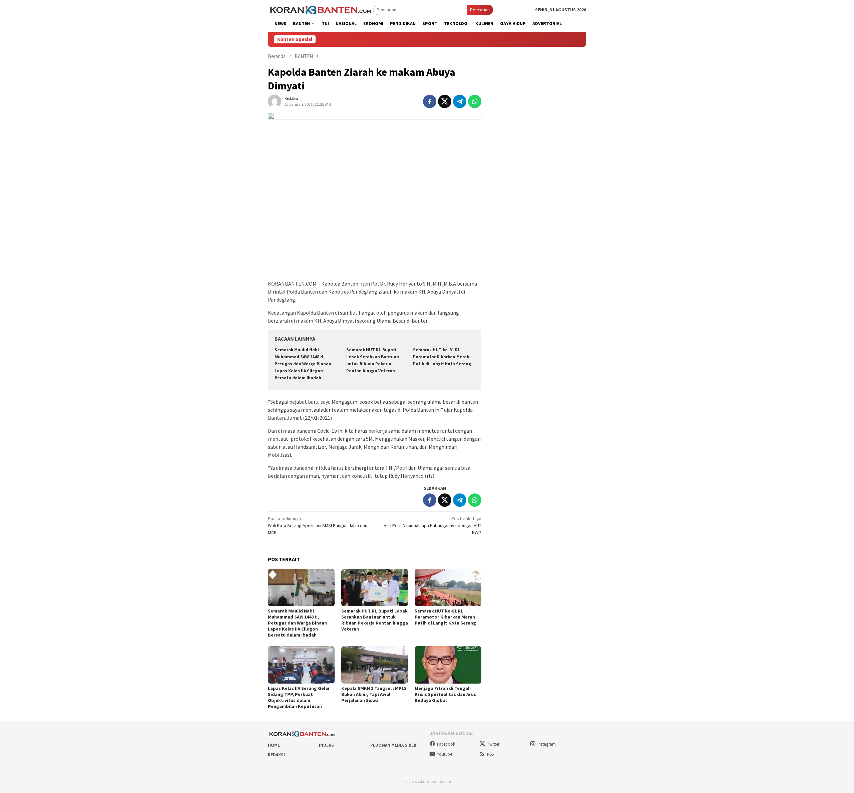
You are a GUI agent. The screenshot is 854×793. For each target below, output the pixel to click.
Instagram (546, 744)
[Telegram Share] (459, 101)
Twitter (493, 744)
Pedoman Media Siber (393, 745)
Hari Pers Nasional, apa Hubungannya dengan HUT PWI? (432, 525)
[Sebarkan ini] (429, 101)
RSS (490, 754)
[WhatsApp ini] (474, 101)
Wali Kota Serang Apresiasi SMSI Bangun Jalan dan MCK (317, 525)
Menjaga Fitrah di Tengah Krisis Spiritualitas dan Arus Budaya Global (445, 694)
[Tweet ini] (444, 101)
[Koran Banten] (320, 9)
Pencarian (480, 10)
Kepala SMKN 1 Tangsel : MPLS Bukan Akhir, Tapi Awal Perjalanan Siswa (374, 694)
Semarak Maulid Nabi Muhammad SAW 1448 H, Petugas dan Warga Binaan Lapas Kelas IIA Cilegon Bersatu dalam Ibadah (303, 364)
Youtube (444, 754)
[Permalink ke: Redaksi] (274, 101)
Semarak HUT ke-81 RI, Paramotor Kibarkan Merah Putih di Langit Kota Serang (442, 357)
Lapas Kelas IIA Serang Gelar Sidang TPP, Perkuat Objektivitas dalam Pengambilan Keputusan (299, 697)
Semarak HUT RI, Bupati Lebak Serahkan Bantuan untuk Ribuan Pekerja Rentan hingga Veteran (374, 620)
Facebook (446, 744)
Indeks (326, 745)
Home (274, 745)
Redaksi (276, 755)
